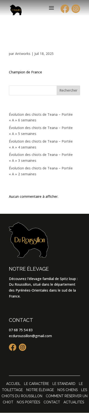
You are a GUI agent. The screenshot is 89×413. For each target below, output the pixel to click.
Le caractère (36, 384)
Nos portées (28, 402)
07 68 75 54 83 (21, 330)
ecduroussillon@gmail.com (30, 335)
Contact (52, 402)
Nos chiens (67, 390)
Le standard (63, 384)
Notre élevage (40, 390)
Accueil (13, 384)
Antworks (22, 53)
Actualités (74, 402)
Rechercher (68, 90)
